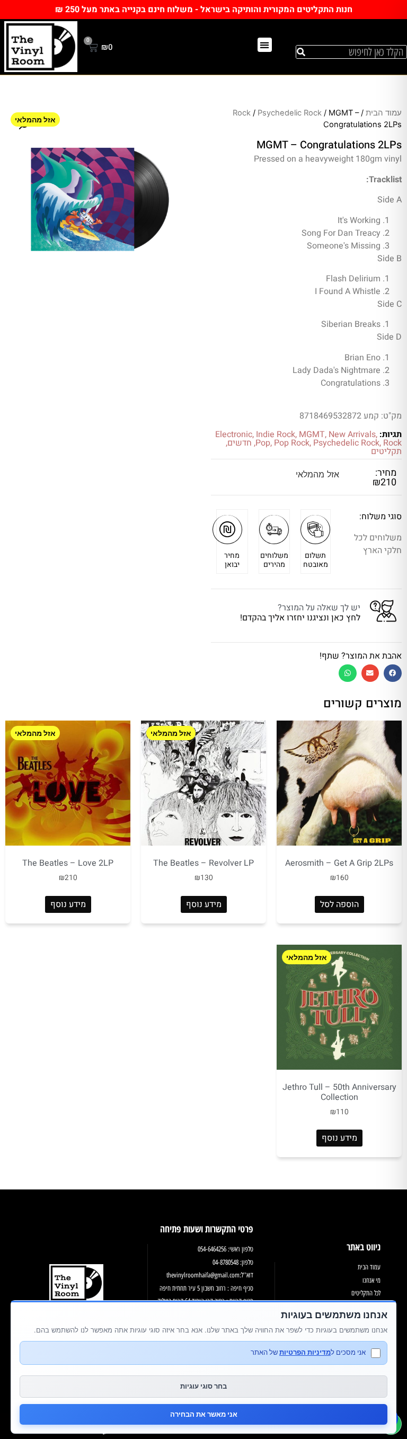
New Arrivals (352, 434)
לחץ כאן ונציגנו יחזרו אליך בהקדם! (300, 617)
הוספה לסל (339, 904)
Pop (262, 443)
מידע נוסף (204, 904)
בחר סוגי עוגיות (203, 1386)
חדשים (239, 443)
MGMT (312, 434)
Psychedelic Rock (290, 113)
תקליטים (386, 451)
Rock (242, 113)
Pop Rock (291, 443)
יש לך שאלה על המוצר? (319, 607)
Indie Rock (275, 434)
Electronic (233, 434)
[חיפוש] (301, 52)
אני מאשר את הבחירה (203, 1414)
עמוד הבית (384, 113)
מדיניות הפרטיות (305, 1352)
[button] (265, 45)
